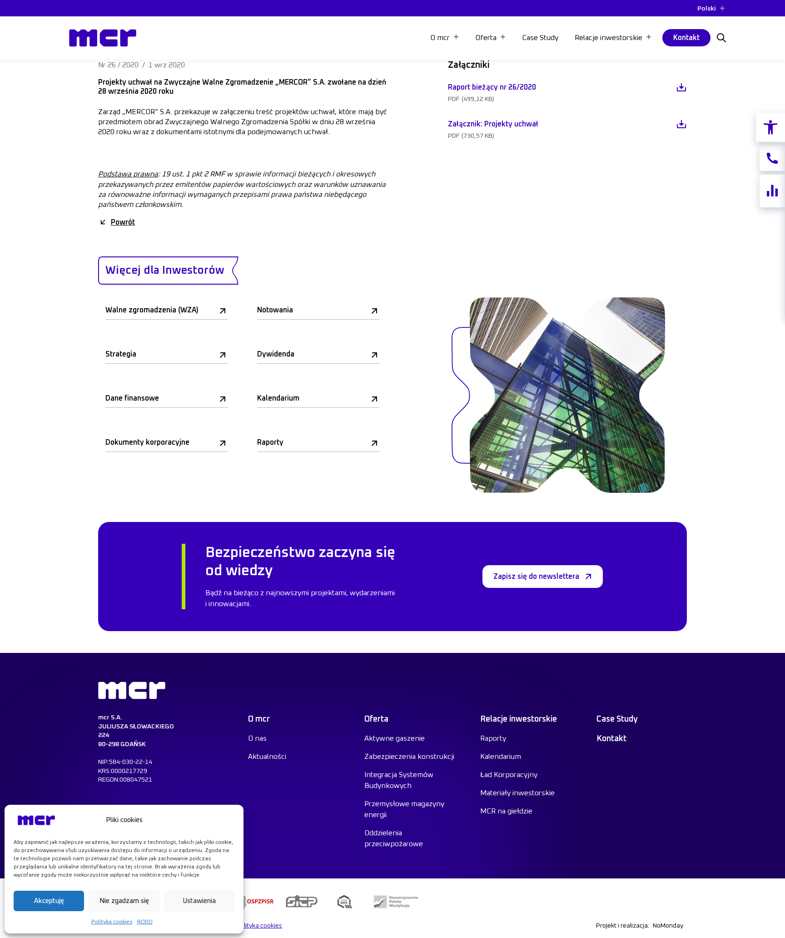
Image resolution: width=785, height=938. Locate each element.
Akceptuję (49, 901)
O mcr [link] (259, 719)
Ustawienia (199, 901)
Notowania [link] (275, 310)
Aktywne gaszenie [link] (394, 738)
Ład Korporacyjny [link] (508, 774)
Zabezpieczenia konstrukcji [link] (409, 756)
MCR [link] (79, 26)
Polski (706, 8)
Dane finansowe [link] (132, 398)
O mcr (440, 37)
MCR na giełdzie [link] (506, 811)
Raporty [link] (270, 442)
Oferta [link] (376, 719)
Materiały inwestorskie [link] (517, 793)
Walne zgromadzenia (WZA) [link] (152, 310)
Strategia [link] (120, 354)
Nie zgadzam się (124, 901)
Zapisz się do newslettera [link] (536, 576)
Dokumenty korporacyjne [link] (147, 442)
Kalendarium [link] (278, 398)
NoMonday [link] (668, 926)
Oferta (486, 37)
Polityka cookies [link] (112, 922)
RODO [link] (145, 922)
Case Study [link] (540, 37)
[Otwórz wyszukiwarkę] (721, 37)
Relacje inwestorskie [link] (518, 719)
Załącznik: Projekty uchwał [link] (493, 124)
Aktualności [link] (267, 756)
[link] (770, 127)
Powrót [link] (123, 222)
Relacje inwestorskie (608, 37)
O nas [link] (257, 738)
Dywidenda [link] (275, 354)
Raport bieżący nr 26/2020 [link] (492, 87)
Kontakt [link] (686, 37)
